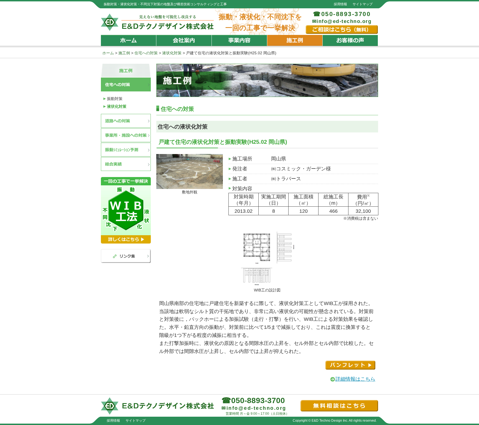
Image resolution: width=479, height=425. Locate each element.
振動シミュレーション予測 (126, 150)
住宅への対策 (146, 53)
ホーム (128, 40)
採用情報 (340, 4)
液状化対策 (172, 53)
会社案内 (184, 40)
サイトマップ (363, 4)
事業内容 (239, 40)
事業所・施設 (126, 135)
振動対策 (115, 98)
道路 (126, 121)
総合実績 (126, 164)
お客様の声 (350, 40)
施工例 (295, 40)
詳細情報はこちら (355, 379)
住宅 (126, 84)
